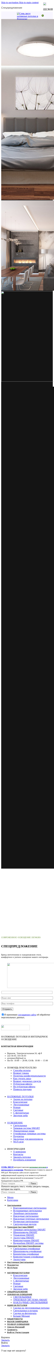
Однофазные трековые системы (29, 1133)
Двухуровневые (21, 1104)
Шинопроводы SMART (25, 1232)
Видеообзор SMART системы (28, 1243)
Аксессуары (19, 1259)
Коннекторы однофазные (26, 1254)
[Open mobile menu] (12, 15)
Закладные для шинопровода (28, 1139)
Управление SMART (23, 1235)
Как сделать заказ (22, 1078)
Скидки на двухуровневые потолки (31, 1308)
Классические (20, 1102)
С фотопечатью (21, 1113)
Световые (18, 1110)
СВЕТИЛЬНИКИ (22, 1297)
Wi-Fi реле (18, 1141)
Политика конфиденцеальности (29, 1076)
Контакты (18, 1154)
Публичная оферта (22, 1084)
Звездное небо (20, 1115)
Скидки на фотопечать (24, 1313)
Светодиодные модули (24, 1224)
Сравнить (12, 1329)
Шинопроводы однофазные (27, 1251)
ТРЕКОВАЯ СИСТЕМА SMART (30, 1299)
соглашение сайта (27, 1014)
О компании (19, 1151)
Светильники (20, 1125)
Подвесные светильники (26, 1221)
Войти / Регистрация (18, 1332)
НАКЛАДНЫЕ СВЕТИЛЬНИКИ (30, 1302)
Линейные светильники (25, 1213)
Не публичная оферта (24, 1086)
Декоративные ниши (23, 1131)
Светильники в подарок (25, 1310)
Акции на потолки (22, 1099)
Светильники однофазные (26, 1248)
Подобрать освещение (24, 1159)
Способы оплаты (22, 1070)
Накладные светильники (26, 1216)
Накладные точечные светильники (31, 1218)
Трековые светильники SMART (29, 1229)
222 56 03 (48, 9)
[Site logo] (28, 19)
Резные (17, 1107)
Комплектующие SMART (26, 1240)
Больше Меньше (21, 1316)
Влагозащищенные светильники (29, 1208)
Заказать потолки (22, 1157)
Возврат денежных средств (27, 1081)
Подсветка (18, 1136)
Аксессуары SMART (23, 1237)
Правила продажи (22, 1089)
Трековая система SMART (26, 1128)
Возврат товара (21, 1073)
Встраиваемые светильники (27, 1210)
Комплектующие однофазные (28, 1256)
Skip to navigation (10, 2)
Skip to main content (29, 2)
